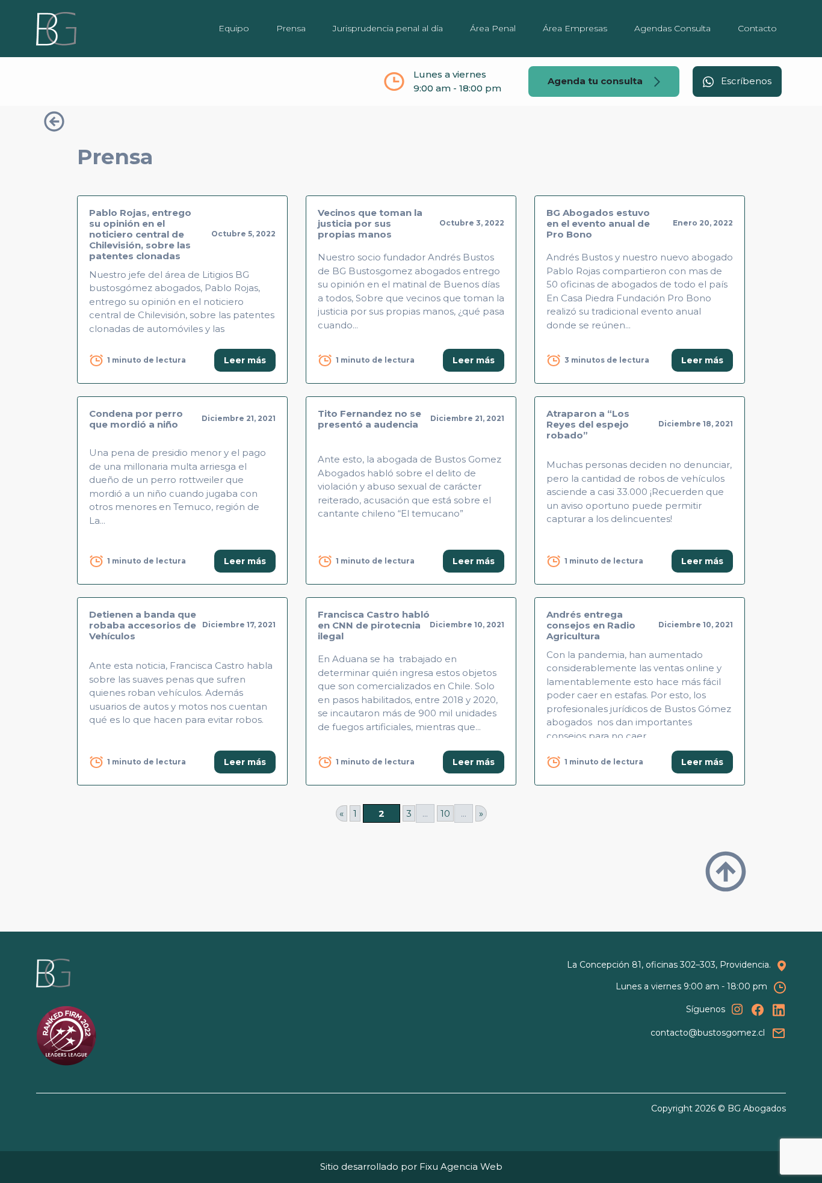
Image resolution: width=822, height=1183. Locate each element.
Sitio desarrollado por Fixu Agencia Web (411, 1166)
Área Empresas (575, 28)
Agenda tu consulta (596, 81)
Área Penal (493, 28)
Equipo (233, 28)
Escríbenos (744, 81)
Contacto (757, 28)
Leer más (245, 360)
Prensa (291, 28)
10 (445, 813)
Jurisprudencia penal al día (388, 28)
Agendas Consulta (672, 28)
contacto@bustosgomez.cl (707, 1032)
